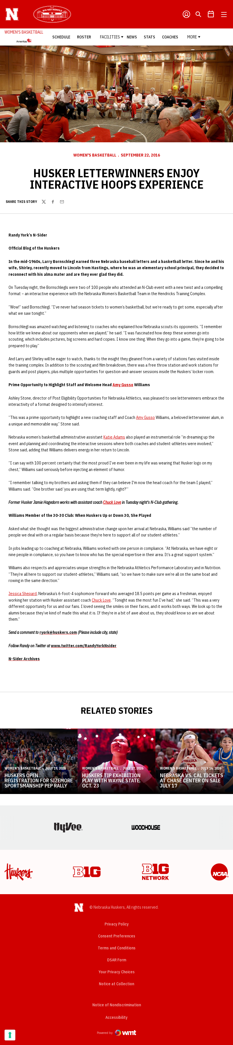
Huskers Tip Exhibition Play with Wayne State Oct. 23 (111, 780)
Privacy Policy (117, 924)
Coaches (170, 37)
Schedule (61, 37)
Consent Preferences (116, 936)
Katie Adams (114, 437)
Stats (149, 37)
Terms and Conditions (117, 948)
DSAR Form (116, 959)
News (132, 37)
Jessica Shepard (23, 593)
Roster (84, 37)
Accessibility (116, 1017)
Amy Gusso (123, 384)
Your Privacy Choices (117, 971)
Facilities (110, 37)
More (192, 37)
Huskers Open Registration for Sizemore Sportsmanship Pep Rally (39, 780)
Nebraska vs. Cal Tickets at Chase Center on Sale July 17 (191, 780)
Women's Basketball (94, 155)
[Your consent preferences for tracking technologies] (10, 1035)
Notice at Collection (116, 983)
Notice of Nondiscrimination (116, 1004)
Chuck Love (112, 502)
